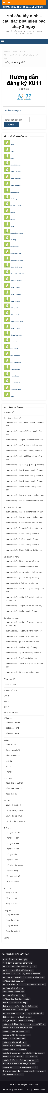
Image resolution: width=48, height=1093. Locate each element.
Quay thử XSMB (15, 369)
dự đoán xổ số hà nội (35, 984)
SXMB (6, 696)
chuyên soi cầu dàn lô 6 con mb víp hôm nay (24, 512)
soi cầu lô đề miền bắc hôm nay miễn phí (20, 1060)
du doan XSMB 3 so (11, 973)
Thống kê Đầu (14, 308)
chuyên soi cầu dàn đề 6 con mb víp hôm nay (24, 475)
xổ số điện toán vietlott (12, 1074)
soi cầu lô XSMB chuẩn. (13, 1056)
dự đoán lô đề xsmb (31, 973)
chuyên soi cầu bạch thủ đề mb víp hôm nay (24, 450)
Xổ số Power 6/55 (15, 206)
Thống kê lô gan (15, 287)
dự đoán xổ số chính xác (13, 984)
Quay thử (8, 910)
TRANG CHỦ (9, 412)
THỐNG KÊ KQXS (11, 690)
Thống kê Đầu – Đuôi (16, 321)
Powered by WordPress (13, 1089)
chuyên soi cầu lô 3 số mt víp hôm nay (22, 658)
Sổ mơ (12, 396)
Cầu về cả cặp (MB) (16, 267)
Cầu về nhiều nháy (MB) (17, 274)
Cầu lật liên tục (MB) (16, 260)
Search (11, 125)
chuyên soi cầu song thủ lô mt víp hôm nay (23, 631)
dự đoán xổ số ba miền (34, 977)
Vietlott (7, 740)
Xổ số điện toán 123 (16, 240)
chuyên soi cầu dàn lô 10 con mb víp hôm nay (25, 495)
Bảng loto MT (11, 903)
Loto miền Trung (15, 362)
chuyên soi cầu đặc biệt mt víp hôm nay (22, 672)
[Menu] (2, 41)
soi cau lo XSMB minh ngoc (14, 1042)
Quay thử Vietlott (15, 389)
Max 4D (12, 219)
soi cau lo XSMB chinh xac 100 (16, 1031)
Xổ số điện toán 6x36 (16, 233)
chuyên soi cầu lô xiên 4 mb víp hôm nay (22, 544)
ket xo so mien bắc (11, 1006)
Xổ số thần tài (14, 247)
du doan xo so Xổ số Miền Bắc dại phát (19, 966)
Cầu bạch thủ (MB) (16, 253)
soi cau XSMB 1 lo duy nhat (14, 1049)
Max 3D (12, 212)
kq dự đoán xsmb (29, 1006)
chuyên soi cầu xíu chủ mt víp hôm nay (22, 636)
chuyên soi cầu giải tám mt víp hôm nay (22, 641)
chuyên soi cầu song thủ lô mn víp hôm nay (24, 605)
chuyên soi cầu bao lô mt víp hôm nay (21, 647)
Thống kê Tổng (15, 328)
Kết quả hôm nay (15, 165)
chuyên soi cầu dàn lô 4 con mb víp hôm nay (24, 500)
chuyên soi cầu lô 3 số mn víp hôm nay (22, 583)
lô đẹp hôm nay (24, 1017)
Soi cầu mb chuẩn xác (13, 418)
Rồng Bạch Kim (9, 1020)
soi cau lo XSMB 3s (37, 1024)
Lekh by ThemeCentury (35, 1089)
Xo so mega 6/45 (13, 750)
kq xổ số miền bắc (35, 1013)
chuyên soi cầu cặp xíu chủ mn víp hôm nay (24, 572)
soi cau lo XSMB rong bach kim (16, 1045)
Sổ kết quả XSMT (15, 185)
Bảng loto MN (12, 898)
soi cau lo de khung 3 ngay (14, 1024)
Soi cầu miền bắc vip (12, 507)
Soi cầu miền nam (11, 557)
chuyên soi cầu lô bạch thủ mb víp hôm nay (24, 522)
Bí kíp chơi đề (9, 679)
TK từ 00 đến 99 (14, 342)
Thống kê (13, 226)
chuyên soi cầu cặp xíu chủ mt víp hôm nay (23, 652)
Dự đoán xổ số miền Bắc (13, 991)
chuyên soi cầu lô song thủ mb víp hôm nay (24, 528)
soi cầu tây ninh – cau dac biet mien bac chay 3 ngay (24, 21)
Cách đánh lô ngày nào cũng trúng (17, 963)
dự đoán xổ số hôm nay (13, 988)
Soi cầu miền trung (11, 618)
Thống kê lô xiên (15, 294)
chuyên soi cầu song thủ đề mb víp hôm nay (24, 439)
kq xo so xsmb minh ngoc (14, 1013)
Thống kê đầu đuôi (16, 281)
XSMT (12, 158)
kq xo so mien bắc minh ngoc (15, 1009)
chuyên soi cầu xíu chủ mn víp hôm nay (22, 611)
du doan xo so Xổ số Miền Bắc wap (18, 970)
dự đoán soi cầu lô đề (12, 977)
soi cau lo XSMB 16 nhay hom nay (17, 1027)
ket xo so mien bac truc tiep (14, 1002)
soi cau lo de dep (26, 1020)
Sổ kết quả (8, 718)
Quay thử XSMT (15, 383)
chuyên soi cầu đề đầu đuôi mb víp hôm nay (24, 550)
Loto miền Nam (15, 355)
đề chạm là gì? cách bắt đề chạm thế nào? (15, 110)
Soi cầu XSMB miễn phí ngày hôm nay (19, 1064)
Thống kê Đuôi (14, 315)
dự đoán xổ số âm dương (13, 995)
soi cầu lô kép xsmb (11, 1053)
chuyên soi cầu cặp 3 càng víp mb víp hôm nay (25, 464)
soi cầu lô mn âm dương (33, 1053)
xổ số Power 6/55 (13, 755)
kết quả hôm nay (11, 712)
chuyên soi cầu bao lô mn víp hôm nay (22, 566)
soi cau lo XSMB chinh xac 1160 (16, 1035)
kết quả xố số (8, 1017)
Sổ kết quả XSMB (15, 172)
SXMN (6, 701)
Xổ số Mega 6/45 (15, 199)
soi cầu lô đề (31, 1056)
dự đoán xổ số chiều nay (13, 981)
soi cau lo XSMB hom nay (14, 1038)
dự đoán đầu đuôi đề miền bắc (16, 999)
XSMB (12, 144)
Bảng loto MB (11, 892)
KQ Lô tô (7, 888)
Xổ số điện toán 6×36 (14, 783)
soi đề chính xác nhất (27, 1067)
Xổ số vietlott (14, 192)
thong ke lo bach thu (11, 1071)
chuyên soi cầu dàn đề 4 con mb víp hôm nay (24, 470)
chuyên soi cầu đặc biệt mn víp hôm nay (22, 561)
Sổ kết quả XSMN (15, 178)
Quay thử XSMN (15, 376)
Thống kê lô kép (15, 301)
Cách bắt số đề (10, 684)
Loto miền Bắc (14, 349)
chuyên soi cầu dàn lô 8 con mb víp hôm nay (24, 517)
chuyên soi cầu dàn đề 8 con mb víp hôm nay (24, 481)
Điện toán (8, 778)
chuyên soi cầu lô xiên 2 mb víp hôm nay (23, 7)
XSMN (12, 151)
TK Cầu (7, 800)
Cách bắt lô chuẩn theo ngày (15, 959)
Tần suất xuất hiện (16, 335)
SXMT (6, 707)
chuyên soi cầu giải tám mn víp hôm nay (22, 577)
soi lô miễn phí (9, 1067)
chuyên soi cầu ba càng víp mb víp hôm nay (24, 445)
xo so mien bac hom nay (34, 1071)
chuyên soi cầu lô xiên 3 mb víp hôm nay (22, 539)
